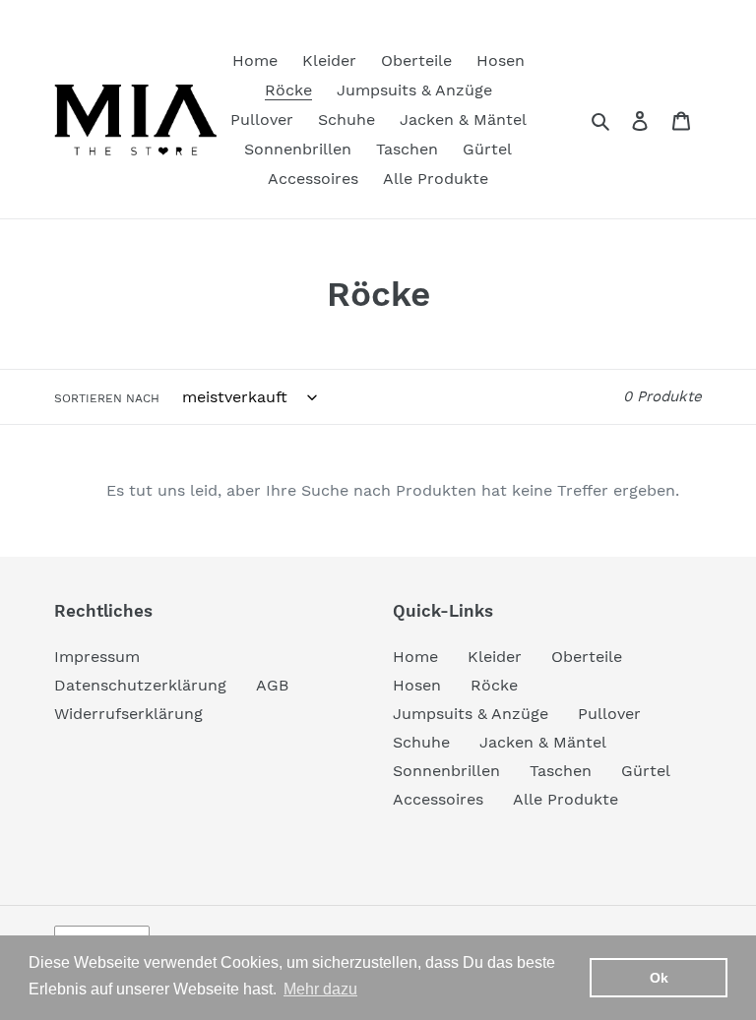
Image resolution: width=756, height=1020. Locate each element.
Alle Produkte (565, 799)
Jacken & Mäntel (542, 742)
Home (415, 656)
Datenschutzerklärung (140, 685)
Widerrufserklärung (128, 713)
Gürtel (645, 770)
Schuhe (421, 742)
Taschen (561, 770)
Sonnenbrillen (446, 770)
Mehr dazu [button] (320, 989)
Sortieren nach (106, 398)
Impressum (97, 656)
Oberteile (586, 656)
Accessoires (438, 799)
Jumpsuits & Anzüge (470, 713)
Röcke (494, 685)
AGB (272, 685)
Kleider (495, 656)
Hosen (417, 685)
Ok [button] (659, 978)
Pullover (609, 713)
